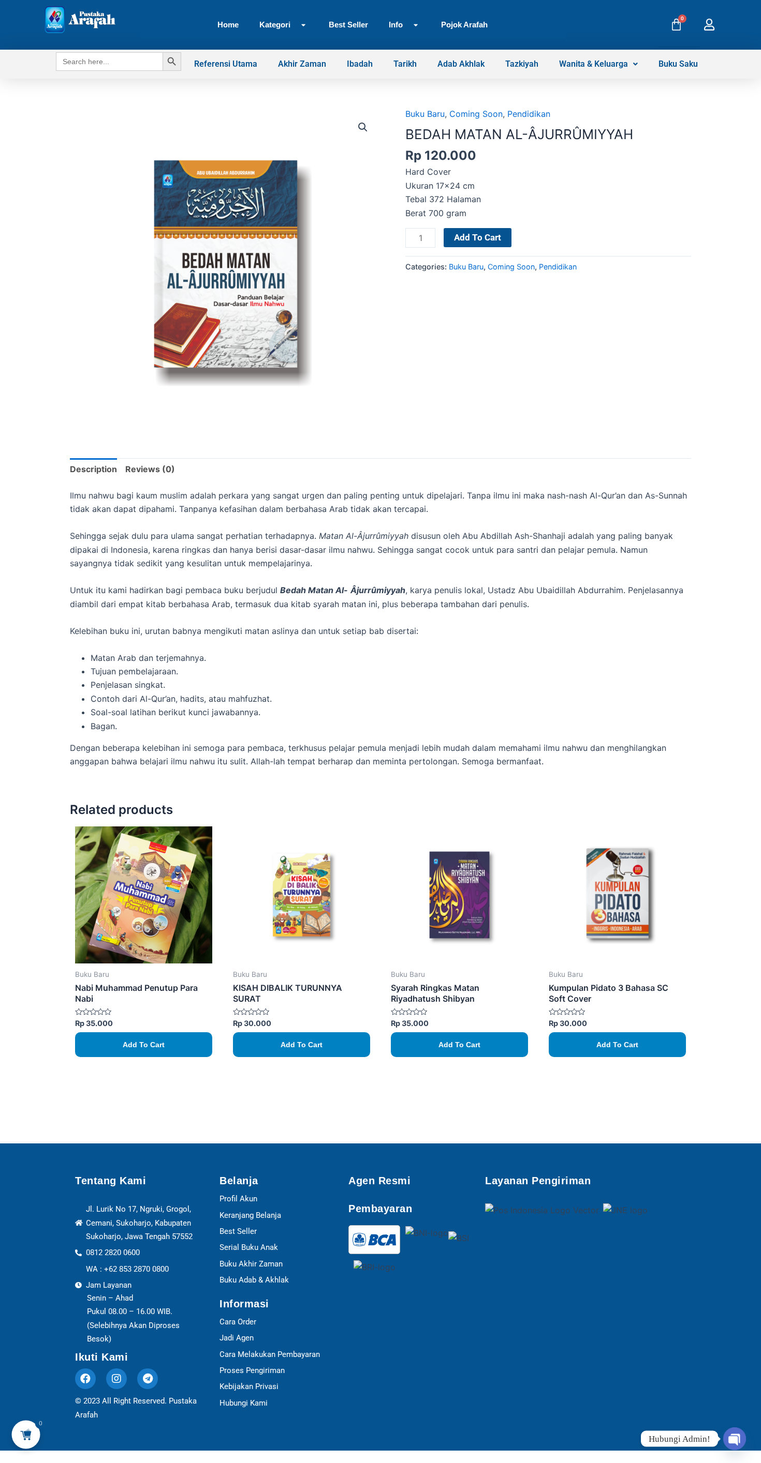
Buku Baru (425, 114)
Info (396, 24)
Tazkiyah (521, 64)
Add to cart (477, 237)
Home (228, 24)
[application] (294, 25)
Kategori (274, 24)
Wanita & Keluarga (593, 64)
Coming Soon (476, 114)
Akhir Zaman (302, 64)
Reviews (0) (150, 469)
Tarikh (405, 64)
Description (93, 469)
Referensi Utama (225, 64)
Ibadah (360, 64)
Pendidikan (528, 114)
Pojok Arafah (464, 24)
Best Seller (348, 24)
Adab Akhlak (461, 64)
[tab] (93, 469)
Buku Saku (678, 64)
